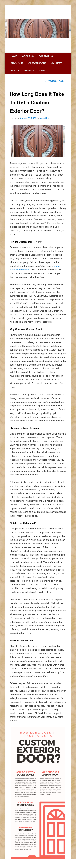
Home (14, 56)
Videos (15, 70)
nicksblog (44, 118)
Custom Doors (37, 63)
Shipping (29, 70)
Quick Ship (17, 63)
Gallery (56, 63)
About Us (28, 56)
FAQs (42, 70)
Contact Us (46, 56)
